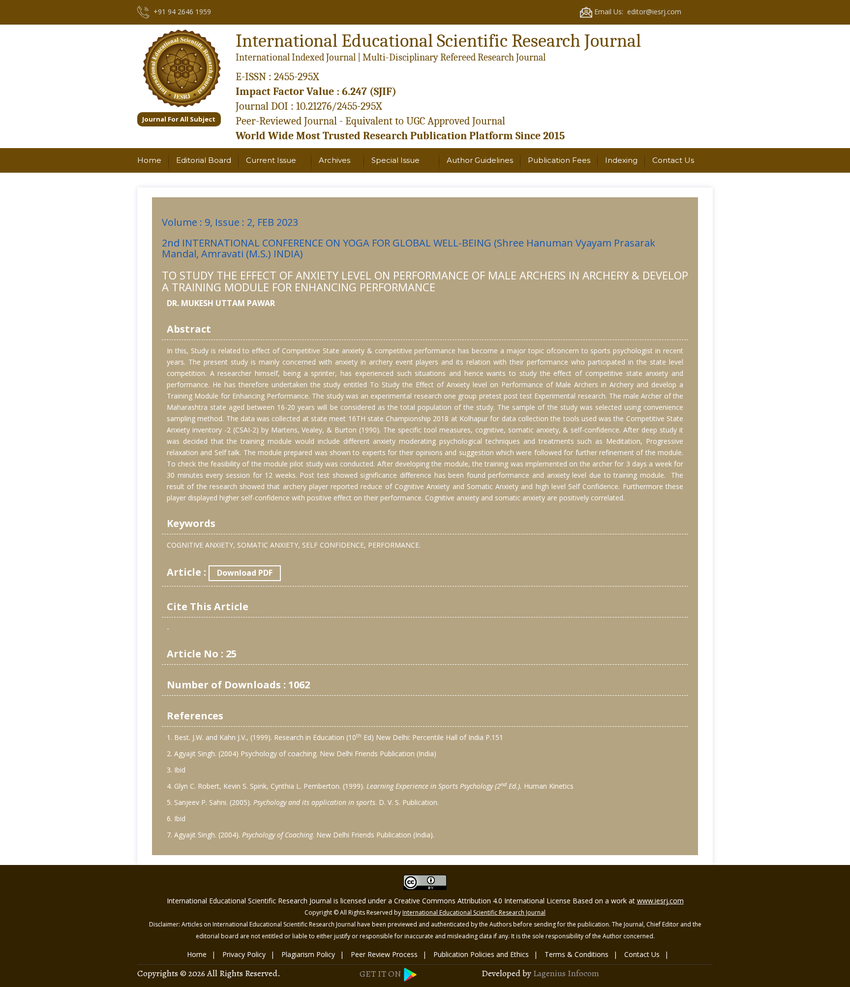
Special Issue (395, 160)
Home (149, 160)
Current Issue (271, 160)
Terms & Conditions (576, 954)
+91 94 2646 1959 (180, 11)
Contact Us (673, 160)
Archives (334, 160)
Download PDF (245, 572)
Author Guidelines (480, 160)
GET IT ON (381, 974)
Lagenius (549, 973)
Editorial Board (203, 160)
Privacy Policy (244, 954)
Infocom (583, 973)
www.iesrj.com (660, 900)
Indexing (621, 160)
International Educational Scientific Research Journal (474, 912)
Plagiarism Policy (308, 954)
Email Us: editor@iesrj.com (636, 11)
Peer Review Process (384, 954)
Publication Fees (559, 160)
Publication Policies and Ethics (481, 954)
